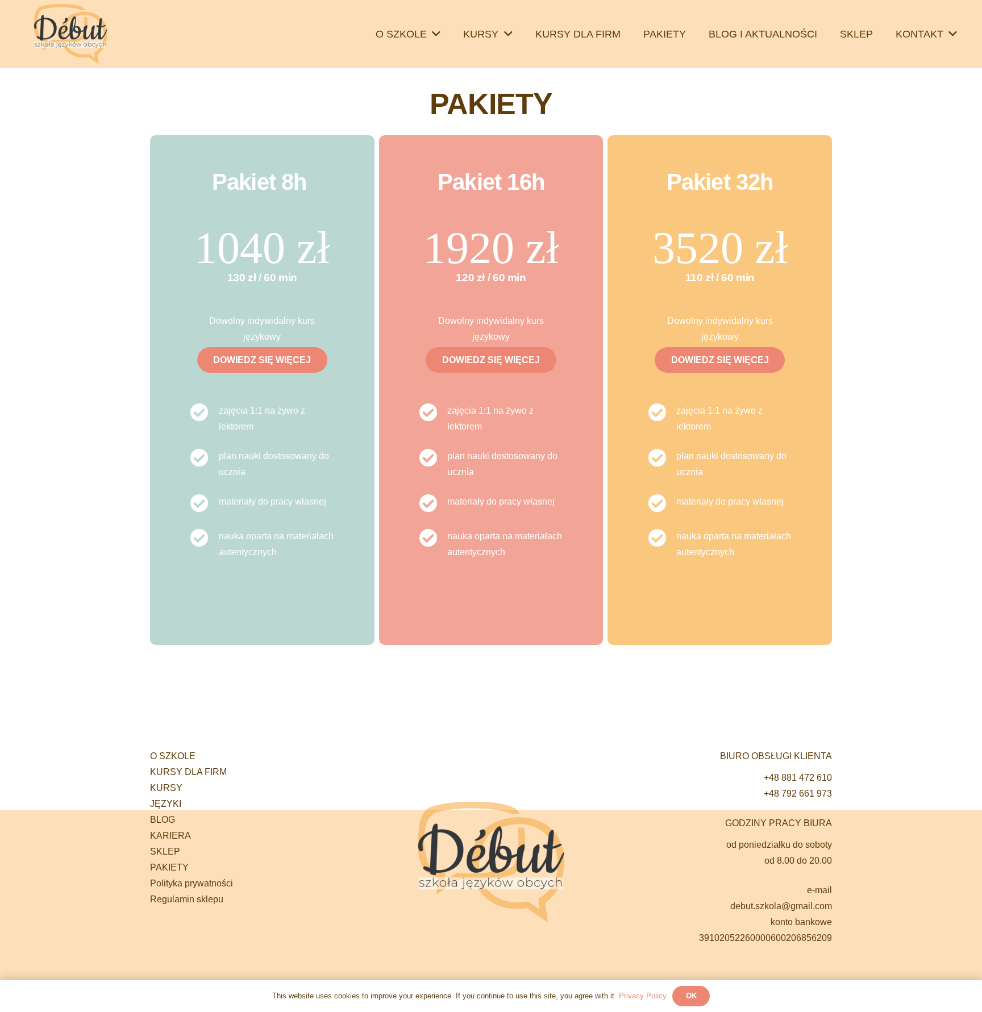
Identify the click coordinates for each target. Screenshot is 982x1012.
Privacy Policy (643, 996)
